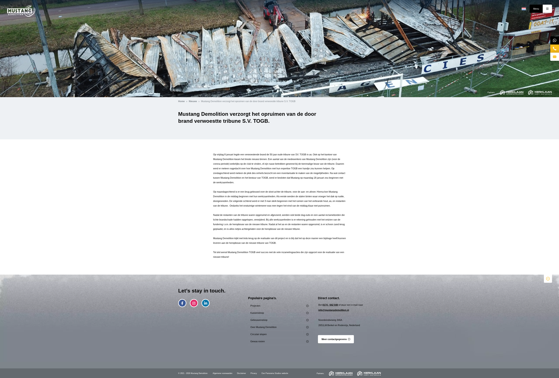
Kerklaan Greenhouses (511, 92)
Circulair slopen (258, 334)
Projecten (255, 306)
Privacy (254, 373)
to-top (548, 279)
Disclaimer (241, 373)
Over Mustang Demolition (263, 327)
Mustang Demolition (21, 11)
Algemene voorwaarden (222, 373)
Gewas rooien (257, 341)
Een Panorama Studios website (275, 373)
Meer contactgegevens (334, 339)
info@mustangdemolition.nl (333, 310)
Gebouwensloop (258, 320)
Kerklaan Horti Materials (540, 92)
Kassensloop (257, 313)
